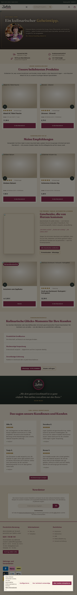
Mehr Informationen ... (11, 588)
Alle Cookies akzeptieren (62, 583)
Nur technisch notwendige (41, 583)
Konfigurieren (24, 583)
